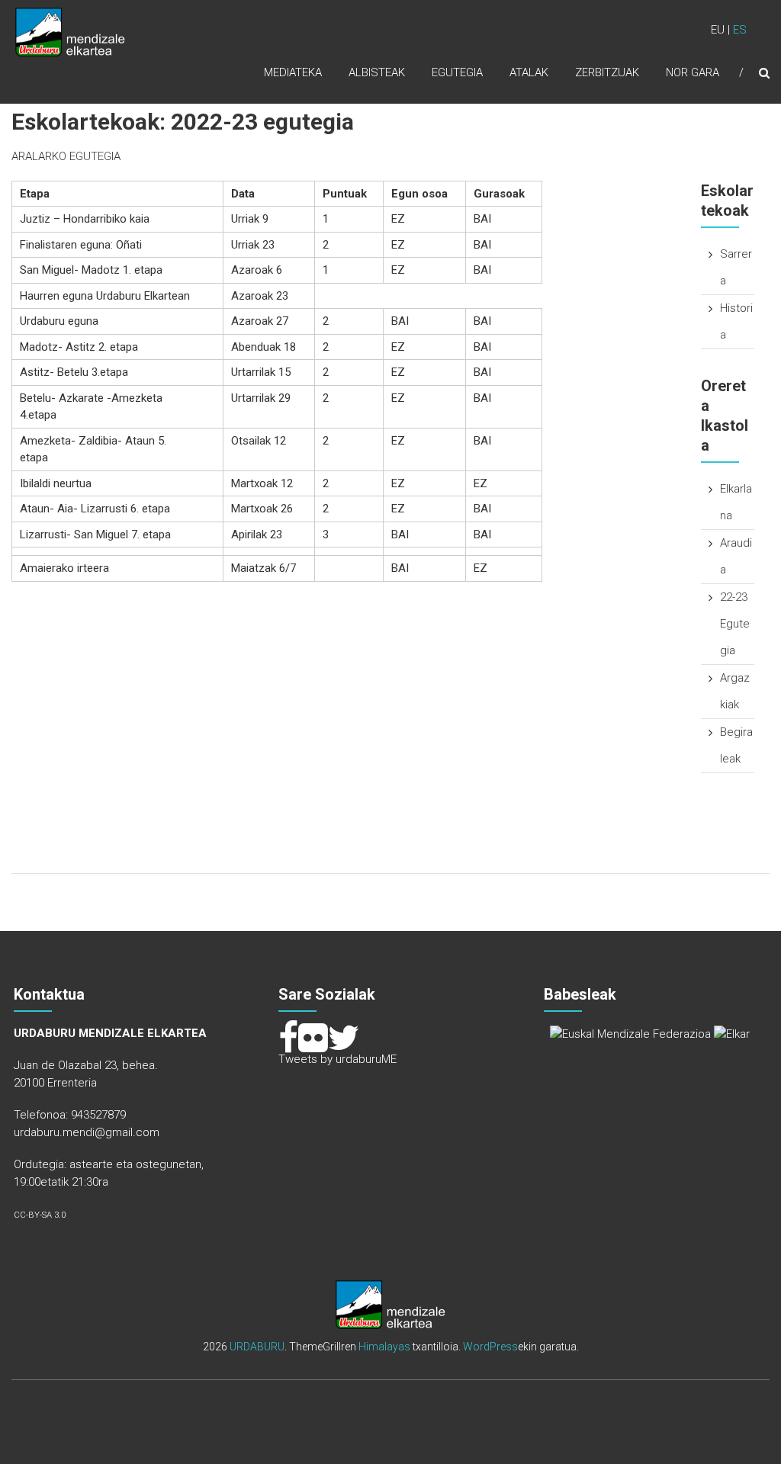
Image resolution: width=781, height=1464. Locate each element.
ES (740, 30)
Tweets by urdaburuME (337, 1059)
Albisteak (377, 72)
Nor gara (692, 72)
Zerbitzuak (607, 72)
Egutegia (457, 72)
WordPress (490, 1346)
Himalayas (384, 1346)
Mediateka (293, 72)
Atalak (528, 72)
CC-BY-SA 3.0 (40, 1215)
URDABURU (257, 1346)
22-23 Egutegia (735, 623)
